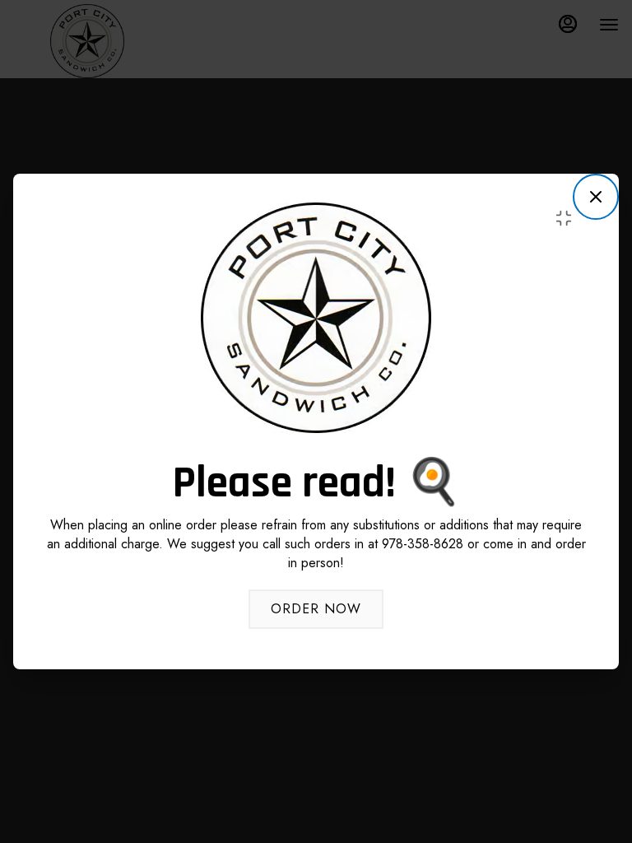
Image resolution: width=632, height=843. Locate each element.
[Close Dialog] (596, 197)
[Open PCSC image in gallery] (568, 218)
